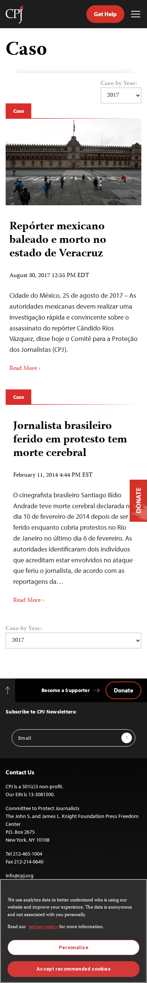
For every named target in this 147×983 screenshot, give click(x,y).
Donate (123, 690)
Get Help (105, 14)
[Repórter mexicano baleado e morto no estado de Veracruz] (73, 162)
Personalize (73, 947)
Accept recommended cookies (73, 969)
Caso (18, 111)
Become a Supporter (65, 690)
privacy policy (43, 927)
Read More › (24, 369)
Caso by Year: (119, 84)
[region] (73, 931)
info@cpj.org (20, 875)
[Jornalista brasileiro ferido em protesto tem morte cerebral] (73, 509)
